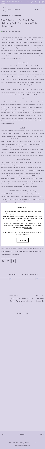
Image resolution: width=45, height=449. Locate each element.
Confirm (23, 240)
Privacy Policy (28, 227)
